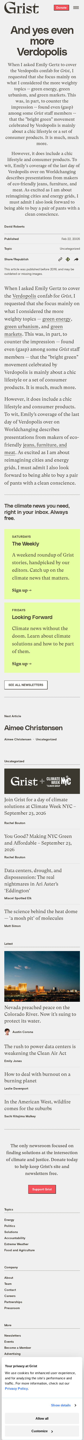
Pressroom (12, 1308)
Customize (39, 1431)
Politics (9, 1226)
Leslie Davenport (16, 1088)
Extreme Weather (16, 1244)
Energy (9, 1220)
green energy (43, 88)
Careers (10, 1296)
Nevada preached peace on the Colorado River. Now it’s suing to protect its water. (40, 1014)
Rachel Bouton (14, 823)
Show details (61, 1405)
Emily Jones (13, 1061)
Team (8, 1283)
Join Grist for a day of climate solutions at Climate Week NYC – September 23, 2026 (40, 806)
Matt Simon (12, 926)
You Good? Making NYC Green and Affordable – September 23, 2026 (38, 843)
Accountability (14, 1238)
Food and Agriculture (19, 1250)
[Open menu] (76, 7)
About (8, 1277)
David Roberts (14, 226)
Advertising (12, 1353)
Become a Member (17, 1347)
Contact (10, 1290)
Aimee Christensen (33, 727)
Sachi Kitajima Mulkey (20, 1116)
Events (9, 1341)
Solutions (11, 1232)
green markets (51, 95)
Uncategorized (70, 248)
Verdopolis (28, 70)
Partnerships (13, 1302)
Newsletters (12, 1335)
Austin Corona (22, 1032)
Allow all (42, 1418)
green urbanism (22, 326)
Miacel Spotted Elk (18, 898)
